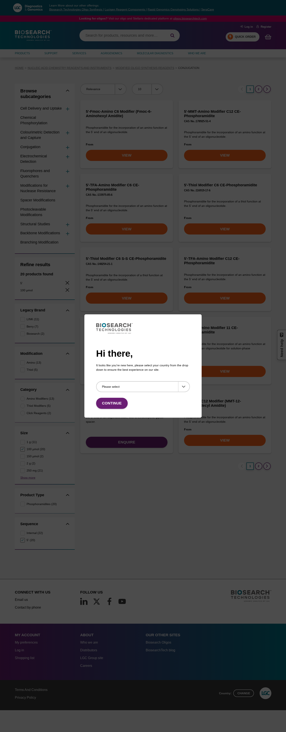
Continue (112, 403)
